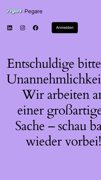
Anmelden (65, 27)
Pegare (34, 11)
